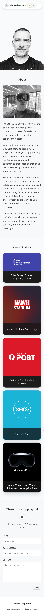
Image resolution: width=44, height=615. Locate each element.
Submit (36, 588)
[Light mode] (29, 5)
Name (5, 536)
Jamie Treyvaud (16, 5)
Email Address (10, 548)
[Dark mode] (34, 5)
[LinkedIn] (22, 517)
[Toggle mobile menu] (39, 5)
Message (7, 560)
